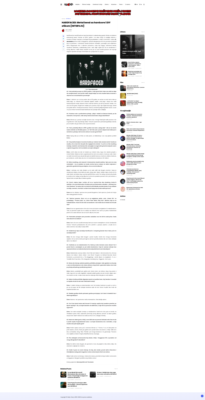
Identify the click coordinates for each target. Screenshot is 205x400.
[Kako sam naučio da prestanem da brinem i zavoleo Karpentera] (123, 88)
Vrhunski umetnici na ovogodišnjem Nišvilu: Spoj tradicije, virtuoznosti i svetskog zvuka (134, 171)
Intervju (68, 18)
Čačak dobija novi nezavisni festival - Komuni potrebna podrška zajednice (134, 116)
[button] (63, 49)
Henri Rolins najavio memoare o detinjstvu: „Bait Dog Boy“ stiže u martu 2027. (134, 64)
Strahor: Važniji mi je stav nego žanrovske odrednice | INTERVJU (107, 373)
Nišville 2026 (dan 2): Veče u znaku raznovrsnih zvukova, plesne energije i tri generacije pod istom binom (135, 137)
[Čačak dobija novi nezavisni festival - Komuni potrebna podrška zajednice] (122, 116)
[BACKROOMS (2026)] (123, 96)
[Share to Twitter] (63, 38)
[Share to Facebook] (63, 36)
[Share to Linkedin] (63, 43)
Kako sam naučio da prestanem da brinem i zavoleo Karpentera (135, 87)
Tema (120, 4)
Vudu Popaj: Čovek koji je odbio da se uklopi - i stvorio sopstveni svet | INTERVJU (77, 384)
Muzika (77, 4)
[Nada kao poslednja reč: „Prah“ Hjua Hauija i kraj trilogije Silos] (124, 74)
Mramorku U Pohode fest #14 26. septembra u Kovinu (135, 188)
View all (116, 368)
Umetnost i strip (97, 4)
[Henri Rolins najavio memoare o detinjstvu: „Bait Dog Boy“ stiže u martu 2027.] (124, 64)
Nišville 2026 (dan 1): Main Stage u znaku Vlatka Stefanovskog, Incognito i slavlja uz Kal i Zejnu (135, 155)
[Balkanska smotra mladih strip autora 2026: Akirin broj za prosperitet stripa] (122, 163)
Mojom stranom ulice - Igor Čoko (131, 52)
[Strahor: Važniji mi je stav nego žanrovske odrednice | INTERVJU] (93, 375)
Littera (106, 4)
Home (63, 18)
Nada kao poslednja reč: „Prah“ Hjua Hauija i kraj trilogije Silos (135, 73)
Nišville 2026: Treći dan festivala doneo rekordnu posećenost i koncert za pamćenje (134, 147)
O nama (127, 4)
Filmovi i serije (86, 4)
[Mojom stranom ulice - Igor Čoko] (122, 123)
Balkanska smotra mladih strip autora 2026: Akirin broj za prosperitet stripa (135, 163)
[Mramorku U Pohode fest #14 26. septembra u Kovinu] (122, 189)
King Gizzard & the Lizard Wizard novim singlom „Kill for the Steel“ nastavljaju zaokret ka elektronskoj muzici (135, 180)
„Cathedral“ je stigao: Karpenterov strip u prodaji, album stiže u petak (134, 102)
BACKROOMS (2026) (132, 93)
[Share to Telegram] (63, 46)
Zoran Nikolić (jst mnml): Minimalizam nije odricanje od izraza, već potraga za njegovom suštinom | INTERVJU (78, 375)
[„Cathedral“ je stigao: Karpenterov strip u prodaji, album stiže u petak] (123, 103)
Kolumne (113, 4)
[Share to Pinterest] (63, 41)
